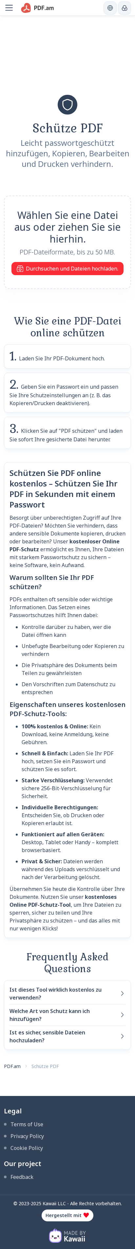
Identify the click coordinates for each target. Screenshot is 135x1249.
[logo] (37, 8)
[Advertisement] (67, 62)
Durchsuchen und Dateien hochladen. (72, 268)
